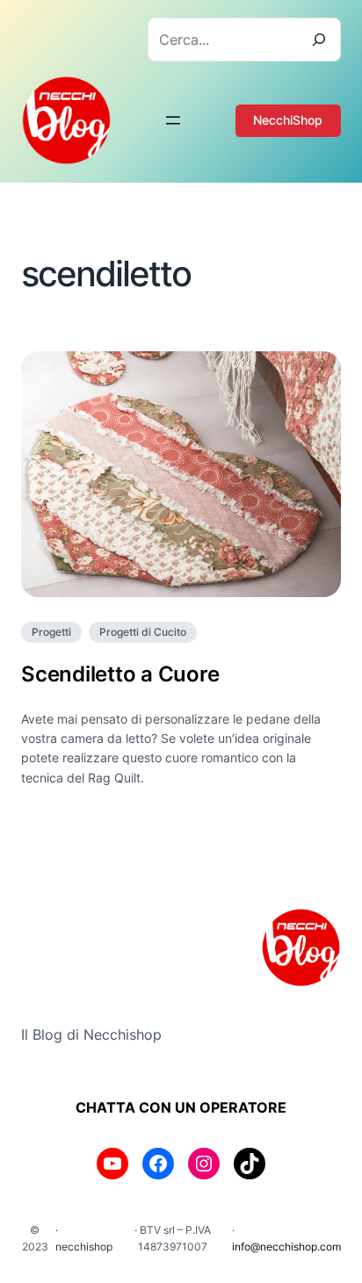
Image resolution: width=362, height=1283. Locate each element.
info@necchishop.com (286, 1246)
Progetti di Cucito (142, 631)
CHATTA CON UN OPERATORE (181, 1107)
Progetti (51, 631)
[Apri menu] (173, 120)
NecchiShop (287, 119)
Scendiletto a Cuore (120, 674)
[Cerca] (319, 39)
